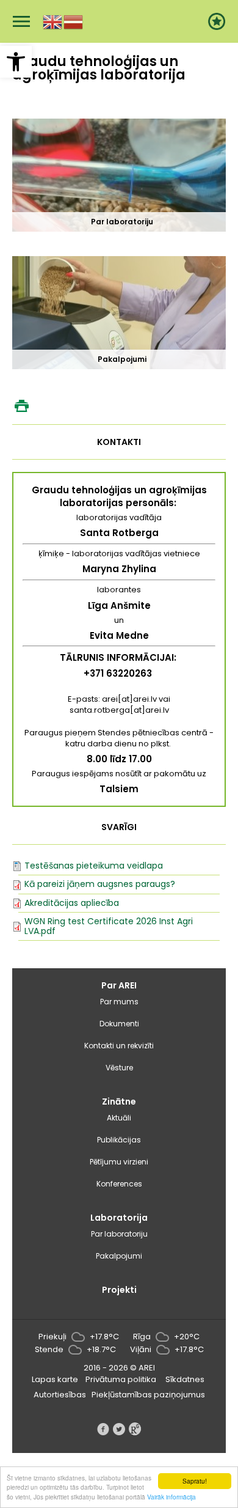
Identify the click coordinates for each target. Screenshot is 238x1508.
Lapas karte (55, 1379)
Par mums (119, 1001)
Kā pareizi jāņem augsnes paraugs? (99, 884)
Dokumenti (119, 1023)
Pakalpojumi (119, 1256)
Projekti (119, 1290)
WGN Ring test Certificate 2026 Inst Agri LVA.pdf (108, 925)
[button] (16, 62)
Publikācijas (119, 1140)
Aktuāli (119, 1118)
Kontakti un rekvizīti (119, 1045)
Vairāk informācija (171, 1496)
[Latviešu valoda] (73, 21)
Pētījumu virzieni (119, 1162)
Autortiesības (60, 1394)
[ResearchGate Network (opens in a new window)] (135, 1428)
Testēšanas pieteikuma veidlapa (93, 865)
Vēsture (119, 1067)
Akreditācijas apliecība (71, 903)
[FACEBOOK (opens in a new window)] (103, 1429)
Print (21, 406)
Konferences (119, 1184)
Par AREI (119, 985)
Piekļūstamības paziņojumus (148, 1394)
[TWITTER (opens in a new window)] (119, 1429)
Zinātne (119, 1101)
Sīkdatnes (184, 1379)
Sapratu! (194, 1480)
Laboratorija (119, 1218)
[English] (53, 21)
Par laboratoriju (119, 1234)
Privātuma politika (120, 1379)
